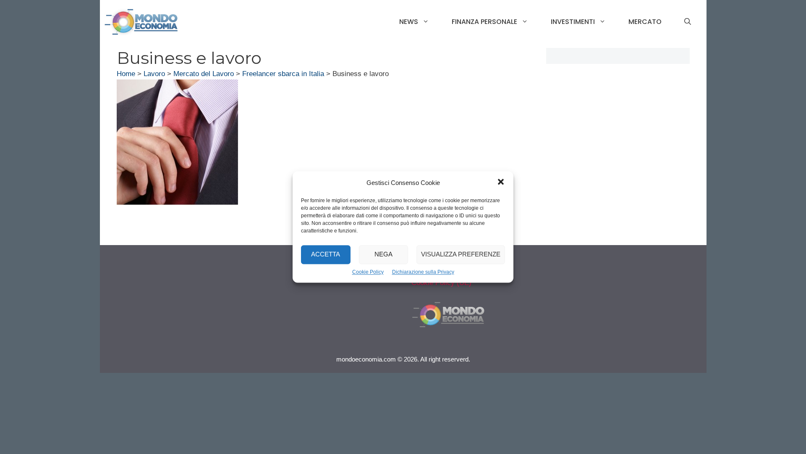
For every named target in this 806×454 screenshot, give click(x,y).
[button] (501, 182)
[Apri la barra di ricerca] (687, 21)
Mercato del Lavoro (203, 74)
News (408, 21)
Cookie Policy (368, 272)
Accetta (325, 254)
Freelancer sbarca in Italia (283, 74)
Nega (383, 254)
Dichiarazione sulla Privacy (423, 272)
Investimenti (573, 21)
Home (126, 74)
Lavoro (154, 74)
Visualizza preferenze (460, 254)
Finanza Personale (484, 21)
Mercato (645, 21)
